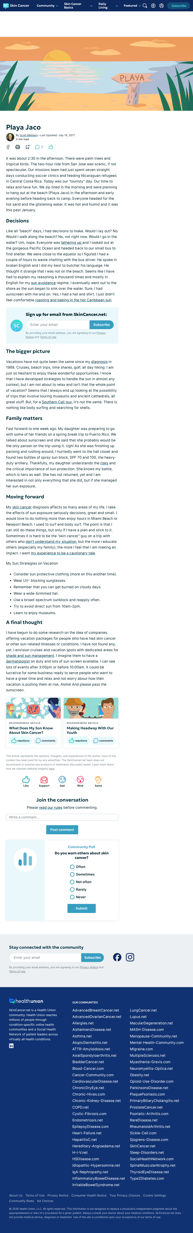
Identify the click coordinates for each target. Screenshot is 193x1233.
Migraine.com (141, 1049)
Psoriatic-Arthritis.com (149, 1114)
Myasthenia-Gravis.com (150, 1062)
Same (96, 781)
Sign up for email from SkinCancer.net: (66, 314)
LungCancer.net (143, 1010)
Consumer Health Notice (88, 1195)
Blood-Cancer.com (88, 1068)
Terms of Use (48, 337)
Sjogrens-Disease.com (149, 1139)
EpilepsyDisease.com (90, 1126)
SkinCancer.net (142, 1146)
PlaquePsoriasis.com (147, 1094)
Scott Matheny (29, 135)
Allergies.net (83, 1023)
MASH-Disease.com (147, 1029)
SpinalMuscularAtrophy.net (152, 1165)
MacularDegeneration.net (151, 1023)
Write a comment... (24, 817)
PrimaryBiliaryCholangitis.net (154, 1101)
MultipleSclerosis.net (147, 1055)
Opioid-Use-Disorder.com (152, 1081)
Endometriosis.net (87, 1120)
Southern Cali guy (57, 402)
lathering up (71, 242)
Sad (60, 781)
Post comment (62, 830)
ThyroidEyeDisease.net (149, 1172)
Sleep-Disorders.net (147, 1152)
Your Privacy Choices (125, 1195)
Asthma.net (82, 1036)
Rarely (81, 889)
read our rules (50, 807)
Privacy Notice (89, 967)
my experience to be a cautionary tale (63, 553)
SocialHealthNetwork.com (152, 1159)
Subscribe (101, 325)
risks (104, 463)
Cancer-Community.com (93, 1075)
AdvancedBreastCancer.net (95, 1010)
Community (45, 5)
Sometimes (85, 874)
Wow (78, 781)
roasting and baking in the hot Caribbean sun (73, 300)
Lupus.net (138, 1017)
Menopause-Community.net (153, 1036)
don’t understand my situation (51, 541)
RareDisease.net (144, 1120)
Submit (81, 908)
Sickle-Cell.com (143, 1133)
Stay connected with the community (46, 947)
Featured (130, 5)
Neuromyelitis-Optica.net (151, 1068)
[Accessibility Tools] (153, 6)
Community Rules (21, 1201)
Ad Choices (45, 1201)
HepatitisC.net (84, 1139)
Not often (83, 882)
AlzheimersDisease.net (91, 1029)
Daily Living (103, 5)
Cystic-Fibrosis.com (89, 1114)
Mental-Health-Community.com (157, 1042)
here (51, 768)
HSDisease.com (85, 1159)
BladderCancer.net (88, 1062)
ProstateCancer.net (146, 1107)
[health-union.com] (26, 1002)
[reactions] (51, 147)
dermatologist (18, 661)
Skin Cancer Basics (72, 5)
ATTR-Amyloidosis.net (91, 1049)
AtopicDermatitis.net (89, 1042)
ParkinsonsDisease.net (149, 1088)
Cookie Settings (154, 1195)
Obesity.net (139, 1075)
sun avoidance (43, 283)
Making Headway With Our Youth (90, 730)
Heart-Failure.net (87, 1133)
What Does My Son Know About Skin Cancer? (31, 730)
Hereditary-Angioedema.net (96, 1146)
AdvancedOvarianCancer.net (96, 1017)
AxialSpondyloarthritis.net (94, 1055)
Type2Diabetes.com (147, 1178)
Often (80, 867)
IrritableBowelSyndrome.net (95, 1185)
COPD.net (80, 1107)
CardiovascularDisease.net (95, 1081)
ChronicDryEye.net (88, 1088)
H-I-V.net (80, 1152)
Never (81, 897)
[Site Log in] (161, 6)
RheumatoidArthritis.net (150, 1126)
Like (23, 781)
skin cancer (22, 507)
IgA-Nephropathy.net (90, 1172)
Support (43, 781)
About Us (15, 1195)
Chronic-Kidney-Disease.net (96, 1101)
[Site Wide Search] (145, 6)
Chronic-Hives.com (88, 1094)
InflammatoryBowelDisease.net (98, 1178)
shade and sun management (30, 655)
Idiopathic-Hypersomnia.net (96, 1165)
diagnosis (99, 362)
